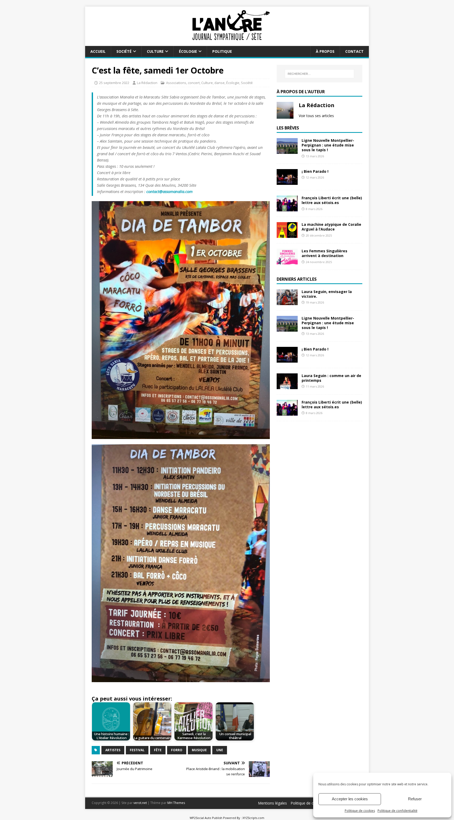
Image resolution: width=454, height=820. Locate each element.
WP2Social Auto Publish (206, 818)
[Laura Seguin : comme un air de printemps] (287, 386)
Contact (354, 51)
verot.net (140, 803)
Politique (222, 51)
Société (124, 51)
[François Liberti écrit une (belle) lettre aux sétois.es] (287, 208)
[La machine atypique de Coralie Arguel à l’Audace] (287, 234)
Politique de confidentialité (397, 810)
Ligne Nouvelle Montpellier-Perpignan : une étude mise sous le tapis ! (328, 145)
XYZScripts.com (253, 818)
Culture (155, 51)
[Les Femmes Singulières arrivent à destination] (287, 261)
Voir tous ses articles (316, 115)
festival (137, 750)
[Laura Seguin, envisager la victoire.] (287, 302)
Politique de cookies (360, 810)
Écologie (188, 51)
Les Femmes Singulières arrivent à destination (324, 253)
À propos (325, 51)
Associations (176, 82)
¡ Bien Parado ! (315, 171)
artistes (112, 750)
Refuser (415, 799)
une (219, 750)
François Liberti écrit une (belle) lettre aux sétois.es (332, 200)
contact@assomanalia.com (169, 191)
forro (176, 750)
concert (194, 82)
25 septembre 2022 (114, 82)
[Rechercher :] (319, 73)
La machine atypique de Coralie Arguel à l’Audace (331, 227)
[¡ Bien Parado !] (287, 181)
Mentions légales (272, 803)
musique (199, 750)
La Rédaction (147, 82)
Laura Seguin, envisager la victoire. (327, 294)
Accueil (98, 51)
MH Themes (176, 803)
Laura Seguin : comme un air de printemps (331, 378)
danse (219, 82)
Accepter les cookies (350, 799)
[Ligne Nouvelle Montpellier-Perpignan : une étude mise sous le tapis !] (287, 150)
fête (158, 750)
